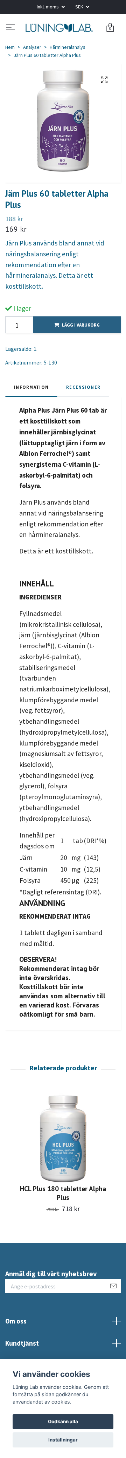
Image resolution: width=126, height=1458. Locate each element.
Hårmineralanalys (67, 74)
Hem (10, 74)
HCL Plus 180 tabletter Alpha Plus (63, 1219)
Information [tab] (31, 413)
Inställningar (63, 1440)
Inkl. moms (48, 7)
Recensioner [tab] (83, 413)
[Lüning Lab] (63, 41)
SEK (79, 7)
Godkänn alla (63, 1421)
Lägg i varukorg (81, 352)
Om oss (16, 1348)
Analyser (32, 74)
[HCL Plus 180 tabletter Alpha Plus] (63, 1165)
